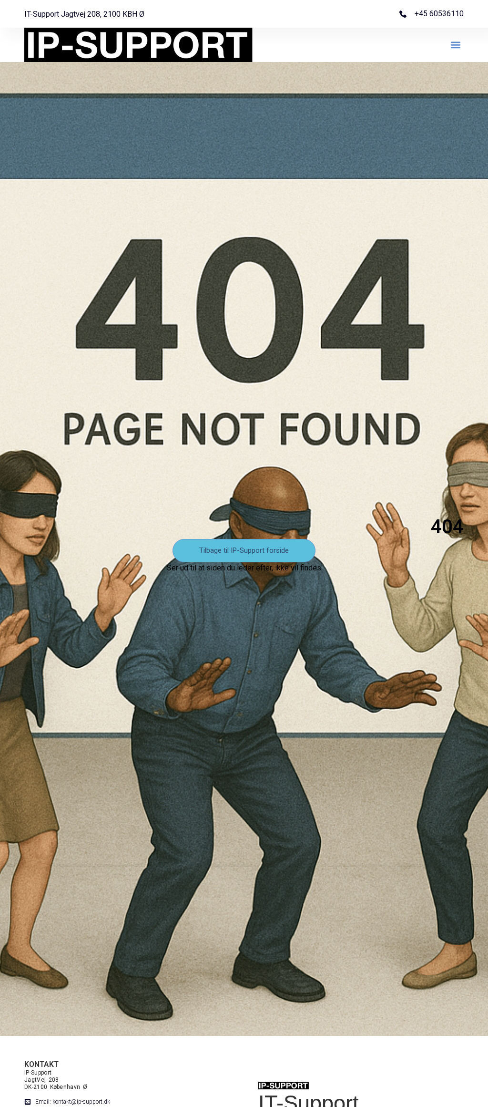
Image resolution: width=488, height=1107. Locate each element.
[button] (456, 45)
